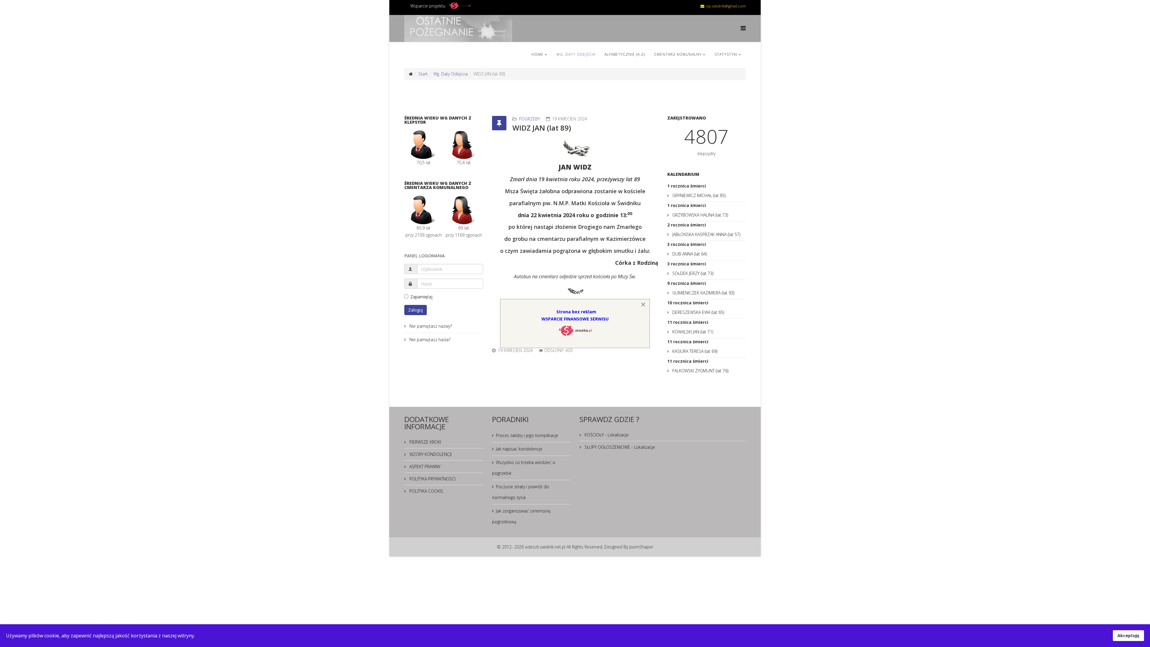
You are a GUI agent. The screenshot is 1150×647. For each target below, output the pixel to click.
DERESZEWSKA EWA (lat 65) (697, 312)
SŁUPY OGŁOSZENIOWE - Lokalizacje (619, 447)
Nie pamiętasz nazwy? (430, 326)
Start (423, 74)
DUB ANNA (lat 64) (689, 254)
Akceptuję (1128, 635)
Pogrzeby (529, 119)
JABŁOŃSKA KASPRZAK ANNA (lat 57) (705, 234)
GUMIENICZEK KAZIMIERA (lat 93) (702, 293)
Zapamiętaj (421, 297)
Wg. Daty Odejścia (575, 54)
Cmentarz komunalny (678, 54)
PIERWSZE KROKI (424, 442)
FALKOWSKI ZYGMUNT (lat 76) (699, 371)
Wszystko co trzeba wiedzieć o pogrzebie (523, 467)
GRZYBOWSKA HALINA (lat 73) (699, 215)
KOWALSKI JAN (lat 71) (692, 332)
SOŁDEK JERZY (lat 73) (692, 273)
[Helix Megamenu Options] (743, 28)
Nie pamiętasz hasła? (429, 339)
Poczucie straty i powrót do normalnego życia (520, 492)
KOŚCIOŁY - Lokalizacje (606, 435)
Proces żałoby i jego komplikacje (527, 435)
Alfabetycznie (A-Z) (624, 54)
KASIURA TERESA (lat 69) (694, 351)
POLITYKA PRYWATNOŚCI (432, 479)
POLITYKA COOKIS (425, 491)
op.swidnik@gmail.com (726, 6)
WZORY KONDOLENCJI (430, 454)
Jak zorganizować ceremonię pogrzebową (521, 516)
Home (538, 54)
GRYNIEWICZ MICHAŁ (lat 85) (698, 195)
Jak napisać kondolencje (519, 449)
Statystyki (726, 54)
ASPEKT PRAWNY (424, 466)
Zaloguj (415, 310)
